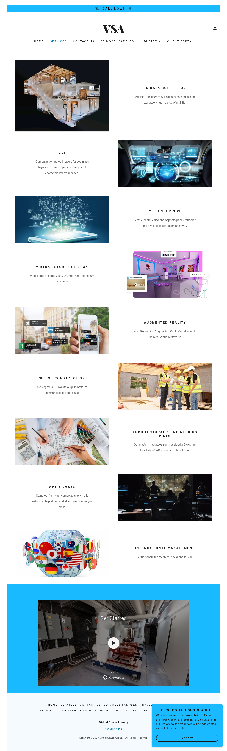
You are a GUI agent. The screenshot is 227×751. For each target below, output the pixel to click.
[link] (113, 32)
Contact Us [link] (83, 41)
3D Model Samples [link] (117, 41)
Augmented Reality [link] (112, 710)
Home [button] (53, 704)
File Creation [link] (146, 710)
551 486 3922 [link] (113, 729)
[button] (214, 28)
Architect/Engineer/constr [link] (65, 710)
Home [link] (39, 41)
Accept (187, 738)
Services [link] (58, 41)
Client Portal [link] (180, 41)
